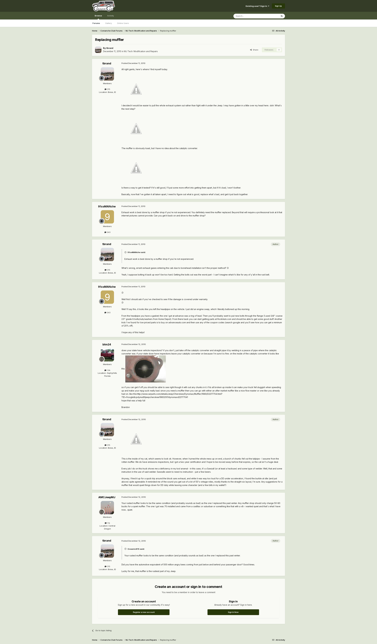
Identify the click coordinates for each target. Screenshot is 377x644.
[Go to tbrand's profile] (98, 49)
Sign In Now (233, 612)
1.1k (108, 523)
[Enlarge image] (136, 89)
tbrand (109, 48)
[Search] (281, 16)
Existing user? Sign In (257, 6)
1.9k (108, 370)
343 (108, 232)
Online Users (123, 23)
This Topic (270, 16)
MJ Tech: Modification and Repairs (141, 51)
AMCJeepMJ (106, 497)
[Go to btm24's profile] (107, 354)
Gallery (108, 23)
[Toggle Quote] (125, 252)
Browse (98, 15)
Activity (110, 15)
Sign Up (278, 6)
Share (255, 50)
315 (108, 89)
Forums (96, 23)
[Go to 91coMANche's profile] (107, 216)
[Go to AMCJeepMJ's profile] (107, 507)
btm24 (106, 344)
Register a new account (144, 612)
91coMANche (107, 206)
